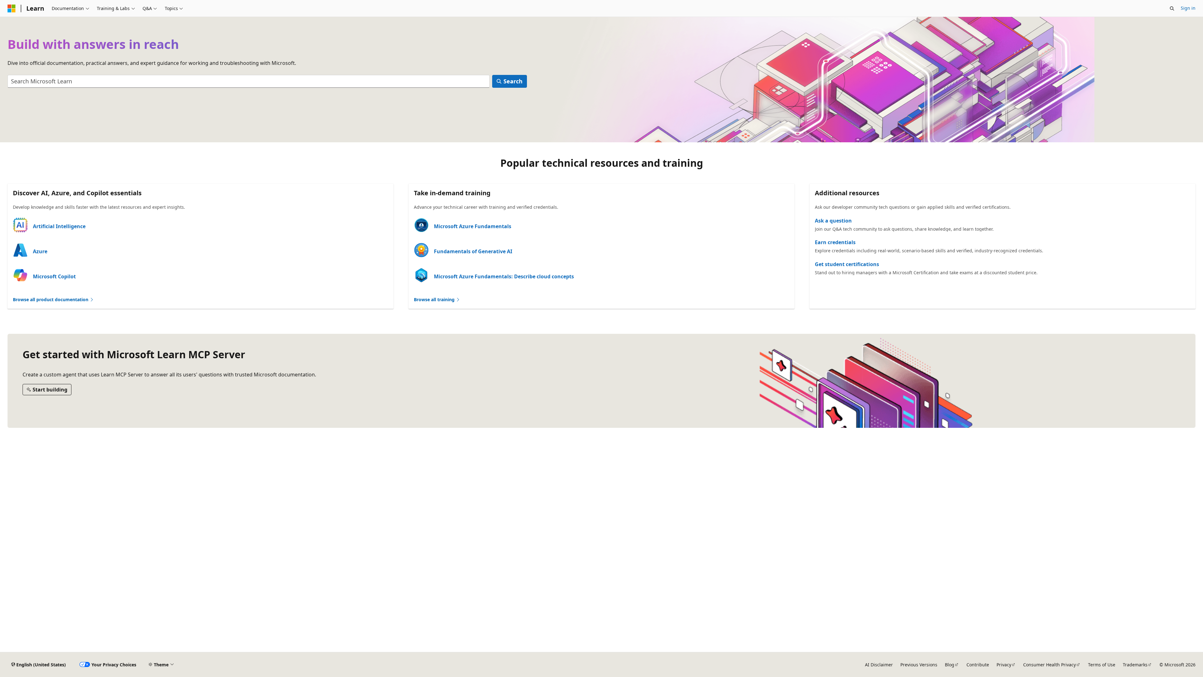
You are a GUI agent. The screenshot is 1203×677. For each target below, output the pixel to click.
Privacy (1004, 665)
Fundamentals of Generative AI (473, 251)
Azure (40, 251)
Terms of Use (1101, 665)
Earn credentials (835, 242)
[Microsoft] (12, 8)
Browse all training (435, 299)
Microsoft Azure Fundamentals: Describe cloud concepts (504, 276)
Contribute (977, 665)
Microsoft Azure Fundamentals (472, 226)
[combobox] (249, 81)
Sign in (1188, 8)
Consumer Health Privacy (1049, 665)
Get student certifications (847, 264)
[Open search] (1172, 8)
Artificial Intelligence (59, 226)
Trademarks (1135, 665)
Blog (949, 665)
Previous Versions (918, 665)
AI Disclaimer (879, 665)
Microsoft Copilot (54, 276)
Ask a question (833, 221)
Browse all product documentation (51, 299)
